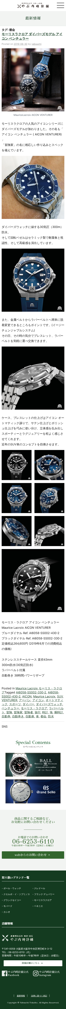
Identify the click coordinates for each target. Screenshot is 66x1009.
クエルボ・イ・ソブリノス (16, 894)
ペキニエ (38, 906)
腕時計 (58, 712)
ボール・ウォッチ (12, 888)
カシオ (6, 912)
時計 (45, 712)
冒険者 (28, 712)
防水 (51, 716)
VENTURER (9, 700)
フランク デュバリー (44, 894)
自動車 (29, 716)
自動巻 (6, 716)
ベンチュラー (10, 708)
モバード (7, 906)
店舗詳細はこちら (30, 963)
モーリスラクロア (43, 900)
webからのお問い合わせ (31, 855)
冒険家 (18, 712)
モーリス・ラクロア (34, 708)
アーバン (25, 700)
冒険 (9, 712)
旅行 (38, 712)
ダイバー (28, 704)
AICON (27, 696)
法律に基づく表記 (39, 995)
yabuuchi (36, 44)
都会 (43, 716)
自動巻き (18, 716)
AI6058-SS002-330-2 (31, 692)
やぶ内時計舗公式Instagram (49, 974)
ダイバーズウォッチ (49, 704)
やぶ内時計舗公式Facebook (18, 974)
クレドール (39, 888)
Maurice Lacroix (44, 696)
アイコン (38, 700)
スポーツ (15, 704)
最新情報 (33, 18)
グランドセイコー (12, 900)
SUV (60, 696)
